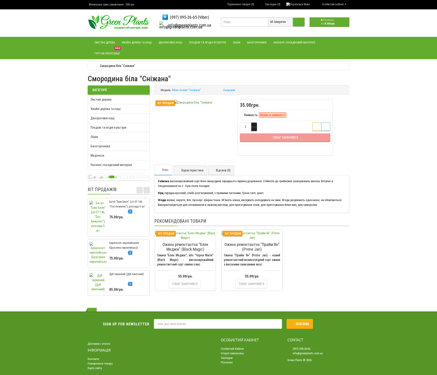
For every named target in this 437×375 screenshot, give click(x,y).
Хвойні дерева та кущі (137, 42)
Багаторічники (257, 42)
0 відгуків (229, 90)
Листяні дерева (104, 42)
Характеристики (192, 170)
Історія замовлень (232, 353)
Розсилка (227, 362)
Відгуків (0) (223, 170)
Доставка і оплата (99, 343)
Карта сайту (95, 368)
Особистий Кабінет (232, 348)
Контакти (93, 359)
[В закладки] (316, 126)
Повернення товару (100, 363)
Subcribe (302, 324)
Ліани (236, 42)
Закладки (227, 358)
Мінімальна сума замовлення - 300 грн (111, 4)
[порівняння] (325, 126)
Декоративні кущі (170, 42)
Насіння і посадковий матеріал (294, 42)
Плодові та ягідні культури (207, 42)
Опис (165, 170)
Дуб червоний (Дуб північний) (126, 274)
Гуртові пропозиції (107, 51)
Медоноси (97, 155)
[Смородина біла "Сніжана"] (193, 102)
